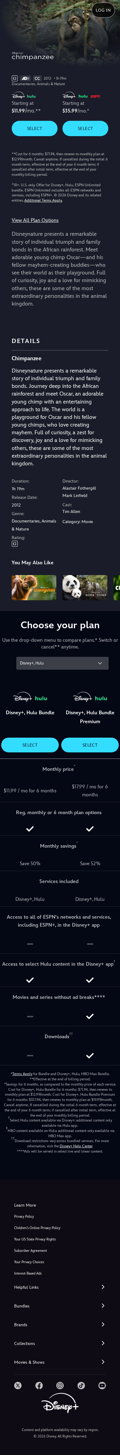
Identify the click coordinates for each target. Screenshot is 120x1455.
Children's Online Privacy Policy (37, 1228)
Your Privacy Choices (29, 1262)
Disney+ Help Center (76, 1146)
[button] (60, 1287)
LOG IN (103, 10)
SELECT (34, 128)
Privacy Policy (24, 1217)
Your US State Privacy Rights (35, 1239)
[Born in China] (84, 587)
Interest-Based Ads (28, 1274)
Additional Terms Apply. (43, 200)
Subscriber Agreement (30, 1251)
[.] (18, 1385)
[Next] (109, 587)
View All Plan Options (35, 220)
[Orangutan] (34, 587)
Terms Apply (22, 1074)
